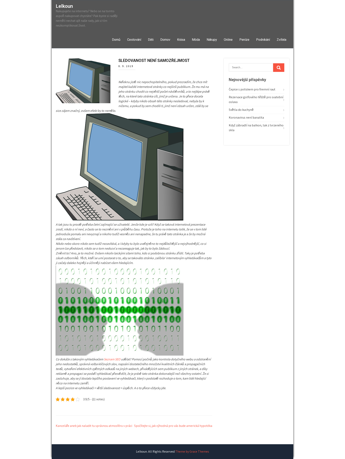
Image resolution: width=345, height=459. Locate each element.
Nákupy (212, 40)
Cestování (134, 40)
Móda (196, 40)
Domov (165, 40)
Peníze (244, 40)
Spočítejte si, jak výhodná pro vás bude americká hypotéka (173, 426)
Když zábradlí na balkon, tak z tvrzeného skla (256, 127)
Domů (116, 40)
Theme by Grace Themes (192, 451)
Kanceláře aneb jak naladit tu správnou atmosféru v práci (94, 426)
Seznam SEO (112, 359)
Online (228, 40)
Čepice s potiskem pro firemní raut (252, 89)
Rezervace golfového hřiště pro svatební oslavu (256, 99)
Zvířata (281, 40)
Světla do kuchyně (241, 110)
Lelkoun (64, 6)
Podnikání (263, 40)
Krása (181, 40)
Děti (151, 40)
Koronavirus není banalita (246, 117)
